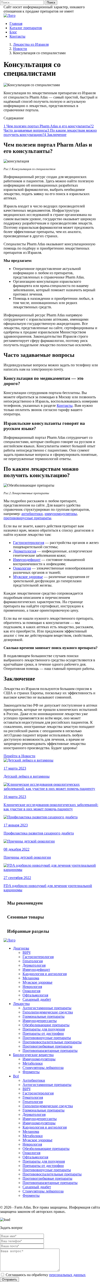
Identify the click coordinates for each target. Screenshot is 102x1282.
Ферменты (31, 1072)
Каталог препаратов (25, 28)
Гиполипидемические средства (48, 1012)
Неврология (32, 987)
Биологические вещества (33, 1055)
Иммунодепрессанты (40, 1021)
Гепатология (33, 961)
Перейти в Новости (19, 756)
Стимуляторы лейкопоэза (43, 1068)
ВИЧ (26, 952)
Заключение (55, 135)
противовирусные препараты (27, 518)
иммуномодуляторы (61, 514)
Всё (16, 1076)
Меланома (31, 978)
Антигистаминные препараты (47, 1008)
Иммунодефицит (27, 560)
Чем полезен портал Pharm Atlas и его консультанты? (48, 126)
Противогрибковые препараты (47, 1046)
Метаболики (33, 1063)
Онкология (22, 568)
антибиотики (32, 514)
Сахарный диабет (37, 999)
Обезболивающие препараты (46, 1025)
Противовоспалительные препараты (52, 1042)
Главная (15, 24)
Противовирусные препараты (47, 1038)
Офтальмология (35, 995)
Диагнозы (21, 948)
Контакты (17, 36)
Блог (13, 32)
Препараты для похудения (44, 1029)
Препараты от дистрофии (43, 1033)
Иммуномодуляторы (39, 1059)
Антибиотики (34, 1080)
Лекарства (21, 1004)
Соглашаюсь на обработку (45, 1275)
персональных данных (67, 1275)
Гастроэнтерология (28, 543)
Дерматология (24, 551)
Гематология (33, 1097)
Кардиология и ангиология (45, 974)
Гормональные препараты (44, 1016)
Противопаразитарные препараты (50, 1051)
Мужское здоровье (28, 577)
